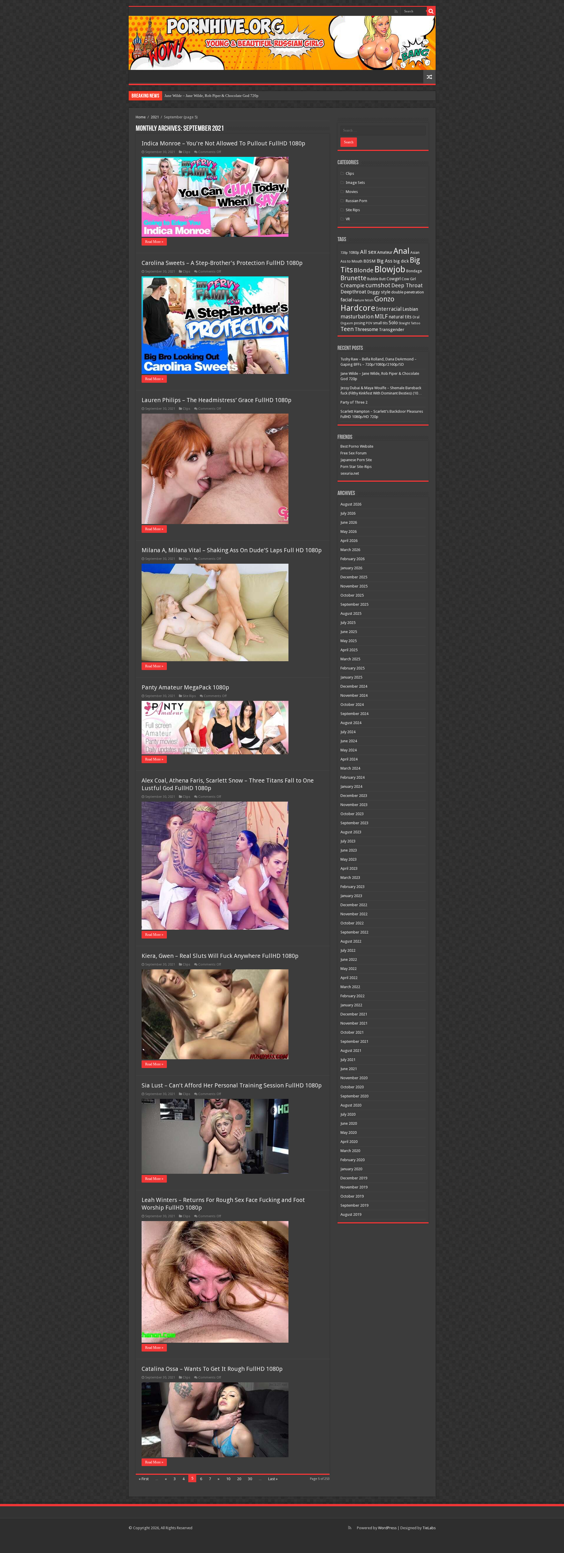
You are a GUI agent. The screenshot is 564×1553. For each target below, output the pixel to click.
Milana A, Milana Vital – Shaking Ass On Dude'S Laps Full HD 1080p (232, 550)
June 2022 (348, 959)
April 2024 (348, 759)
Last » (273, 1479)
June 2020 (348, 1123)
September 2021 (354, 1041)
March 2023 (350, 877)
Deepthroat (353, 292)
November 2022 (353, 914)
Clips (186, 152)
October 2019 (352, 1196)
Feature (358, 300)
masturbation (357, 316)
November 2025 (353, 586)
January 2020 (351, 1169)
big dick (401, 261)
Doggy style (378, 292)
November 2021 (353, 1023)
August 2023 (350, 832)
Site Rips (189, 696)
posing (359, 323)
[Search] (431, 11)
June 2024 (348, 741)
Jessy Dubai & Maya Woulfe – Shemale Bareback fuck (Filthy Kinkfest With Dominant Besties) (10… (244, 95)
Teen (347, 329)
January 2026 (351, 568)
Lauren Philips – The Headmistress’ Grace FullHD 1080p (216, 400)
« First (144, 1479)
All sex (368, 252)
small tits (380, 323)
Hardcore (357, 308)
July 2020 (347, 1114)
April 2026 (348, 540)
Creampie (352, 285)
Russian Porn (356, 201)
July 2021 (347, 1059)
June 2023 (348, 850)
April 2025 (348, 650)
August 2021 (350, 1050)
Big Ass (384, 261)
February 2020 (352, 1160)
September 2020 (354, 1096)
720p (344, 253)
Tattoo (415, 323)
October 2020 (352, 1087)
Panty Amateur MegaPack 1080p (185, 687)
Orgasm (346, 323)
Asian (414, 252)
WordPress (387, 1528)
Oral (415, 317)
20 (239, 1479)
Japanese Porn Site (356, 460)
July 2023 (347, 841)
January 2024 (351, 786)
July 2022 (347, 950)
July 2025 (347, 622)
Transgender (391, 329)
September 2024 (354, 713)
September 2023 (354, 823)
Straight (404, 323)
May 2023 (348, 859)
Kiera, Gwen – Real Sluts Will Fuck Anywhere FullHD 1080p (220, 955)
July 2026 (347, 513)
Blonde (363, 270)
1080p (354, 252)
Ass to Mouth (351, 261)
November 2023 (353, 804)
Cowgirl (394, 278)
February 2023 (352, 886)
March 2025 (350, 659)
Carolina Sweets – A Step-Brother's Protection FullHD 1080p (222, 262)
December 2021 (353, 1014)
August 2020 (350, 1105)
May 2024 (348, 750)
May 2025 (348, 641)
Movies (352, 191)
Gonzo (384, 299)
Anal (401, 251)
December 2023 (353, 795)
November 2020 (353, 1078)
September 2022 (354, 932)
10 (228, 1479)
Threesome (366, 329)
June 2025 (348, 631)
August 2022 (350, 941)
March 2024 (350, 768)
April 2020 (348, 1141)
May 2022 (348, 968)
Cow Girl (409, 279)
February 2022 (352, 996)
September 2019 (354, 1205)
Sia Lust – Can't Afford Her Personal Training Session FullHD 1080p (232, 1085)
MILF (381, 316)
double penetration (407, 292)
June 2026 (348, 522)
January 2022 (351, 1005)
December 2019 (353, 1178)
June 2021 (348, 1069)
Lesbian (410, 309)
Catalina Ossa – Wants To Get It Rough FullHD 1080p (212, 1368)
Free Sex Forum (353, 453)
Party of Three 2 (353, 402)
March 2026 (350, 550)
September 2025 (354, 604)
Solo (393, 322)
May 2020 (348, 1132)
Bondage (414, 271)
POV (369, 323)
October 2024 (352, 704)
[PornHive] (282, 43)
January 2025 (351, 677)
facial (346, 300)
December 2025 (353, 577)
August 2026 (350, 504)
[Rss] (396, 11)
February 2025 (352, 668)
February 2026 (352, 559)
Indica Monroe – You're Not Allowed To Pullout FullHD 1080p (223, 143)
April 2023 (348, 868)
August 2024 (350, 723)
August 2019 (350, 1214)
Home (141, 117)
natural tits (400, 317)
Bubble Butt (376, 279)
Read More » (154, 242)
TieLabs (429, 1528)
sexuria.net (349, 473)
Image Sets (355, 182)
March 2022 (350, 987)
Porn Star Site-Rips (356, 466)
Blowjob (389, 269)
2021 (155, 117)
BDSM (369, 261)
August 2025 (350, 613)
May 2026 (348, 531)
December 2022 (353, 905)
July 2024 (347, 732)
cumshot (377, 285)
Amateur (384, 252)
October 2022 (352, 923)
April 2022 (348, 978)
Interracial (389, 309)
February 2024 (352, 777)
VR (348, 219)
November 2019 (353, 1187)
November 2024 (353, 695)
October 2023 (352, 814)
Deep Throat (407, 285)
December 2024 (353, 686)
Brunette (353, 278)
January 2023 (351, 896)
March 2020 (350, 1151)
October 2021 (352, 1032)
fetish (369, 300)
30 (250, 1479)
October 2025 (352, 595)
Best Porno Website (356, 446)
